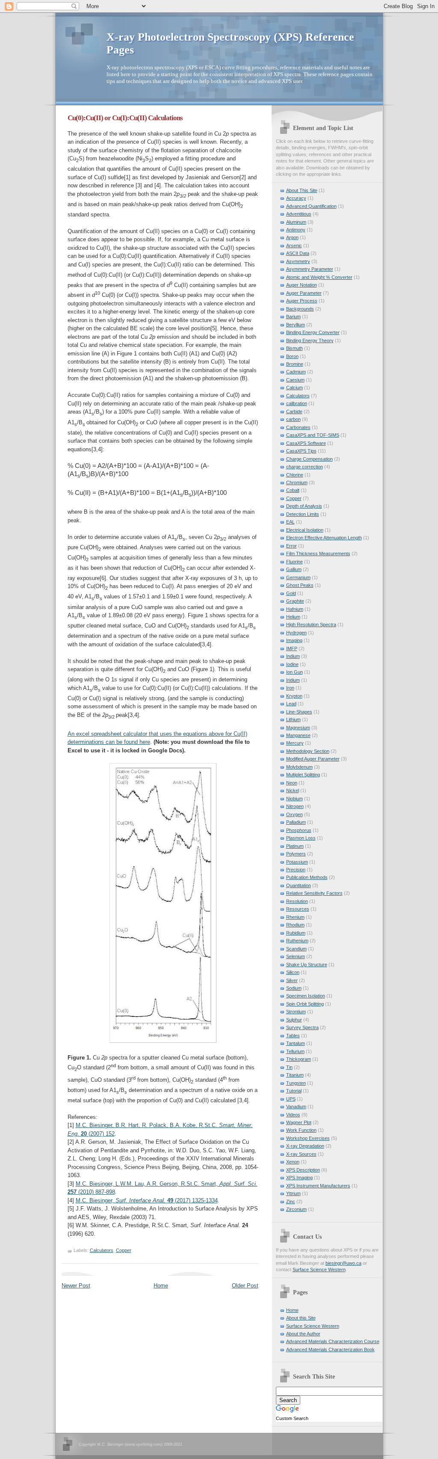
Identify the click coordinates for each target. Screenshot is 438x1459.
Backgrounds (300, 308)
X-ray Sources (301, 1154)
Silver (292, 980)
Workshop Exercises (308, 1138)
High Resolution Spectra (311, 624)
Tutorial (294, 1090)
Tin (289, 1067)
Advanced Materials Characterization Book (330, 1349)
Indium (293, 656)
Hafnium (294, 609)
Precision (295, 869)
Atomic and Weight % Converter (319, 277)
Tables (293, 1035)
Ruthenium (297, 940)
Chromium (297, 482)
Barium (293, 316)
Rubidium (295, 932)
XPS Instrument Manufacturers (318, 1185)
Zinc (290, 1201)
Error (291, 545)
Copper (123, 1250)
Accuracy (296, 198)
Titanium (295, 1074)
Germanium (298, 577)
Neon (291, 782)
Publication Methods (307, 877)
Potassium (297, 861)
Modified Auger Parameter (313, 758)
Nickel (292, 790)
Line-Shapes (299, 711)
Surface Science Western (319, 1269)
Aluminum (296, 222)
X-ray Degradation (305, 1145)
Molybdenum (299, 766)
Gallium (294, 569)
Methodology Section (307, 751)
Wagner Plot (298, 1122)
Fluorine (294, 561)
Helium (293, 616)
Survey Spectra (302, 1027)
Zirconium (296, 1209)
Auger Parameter (304, 293)
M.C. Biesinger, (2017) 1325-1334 (147, 1200)
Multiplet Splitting (303, 774)
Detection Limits (302, 514)
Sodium (294, 988)
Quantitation (298, 885)
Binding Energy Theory (310, 340)
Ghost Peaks (300, 585)
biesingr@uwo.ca (343, 1263)
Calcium (294, 387)
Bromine (294, 364)
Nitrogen (295, 806)
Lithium (293, 719)
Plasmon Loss (301, 837)
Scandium (296, 948)
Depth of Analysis (304, 506)
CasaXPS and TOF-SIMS (312, 435)
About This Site (301, 190)
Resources (297, 909)
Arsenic (294, 245)
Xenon (292, 1161)
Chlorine (294, 474)
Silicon (292, 972)
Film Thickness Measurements (318, 553)
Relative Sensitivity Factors (314, 893)
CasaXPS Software (306, 443)
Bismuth (294, 348)
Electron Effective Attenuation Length (324, 537)
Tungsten (296, 1083)
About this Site (301, 1317)
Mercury (295, 743)
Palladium (296, 822)
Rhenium (295, 917)
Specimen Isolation (305, 995)
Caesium (295, 379)
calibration (296, 403)
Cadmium (296, 371)
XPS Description (303, 1169)
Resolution (297, 901)
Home (161, 1285)
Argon (292, 237)
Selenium (295, 956)
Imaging (294, 640)
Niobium (294, 798)
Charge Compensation (309, 459)
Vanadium (296, 1106)
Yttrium (293, 1193)
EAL (290, 521)
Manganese (298, 735)
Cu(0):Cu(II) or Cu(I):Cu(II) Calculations (125, 118)
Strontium (296, 1011)
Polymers (296, 853)
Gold (291, 593)
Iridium (293, 680)
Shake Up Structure (306, 964)
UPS (291, 1098)
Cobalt (292, 490)
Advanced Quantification (311, 206)
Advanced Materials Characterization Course (332, 1341)
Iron (290, 687)
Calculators (101, 1250)
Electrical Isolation (304, 530)
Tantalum (295, 1043)
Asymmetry (298, 261)
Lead (291, 703)
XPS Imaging (299, 1177)
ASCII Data (297, 253)
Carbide (294, 411)
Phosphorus (298, 830)
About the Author (303, 1333)
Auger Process (301, 300)
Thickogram (298, 1059)
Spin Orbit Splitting (305, 1003)
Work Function (301, 1130)
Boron (292, 356)
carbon (293, 419)
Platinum (295, 846)
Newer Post (76, 1285)
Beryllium (295, 324)
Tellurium (295, 1051)
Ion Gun (294, 672)
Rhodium (295, 924)
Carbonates (298, 427)
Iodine (292, 664)
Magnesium (298, 727)
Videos (293, 1114)
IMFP (291, 648)
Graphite (295, 601)
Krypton (294, 695)
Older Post (245, 1285)
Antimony (295, 229)
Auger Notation (301, 284)
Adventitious (298, 213)
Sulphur (294, 1019)
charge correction (304, 466)
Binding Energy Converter (313, 332)
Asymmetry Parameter (309, 269)
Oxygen (294, 814)
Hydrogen (296, 632)
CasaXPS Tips (301, 450)
